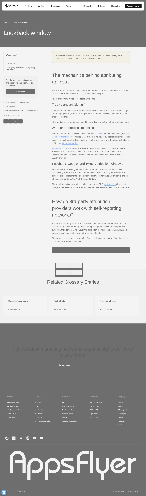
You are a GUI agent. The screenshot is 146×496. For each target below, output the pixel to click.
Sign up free (115, 6)
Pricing (68, 6)
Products (28, 6)
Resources (55, 6)
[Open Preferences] (3, 492)
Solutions (41, 6)
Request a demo (133, 6)
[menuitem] (29, 6)
